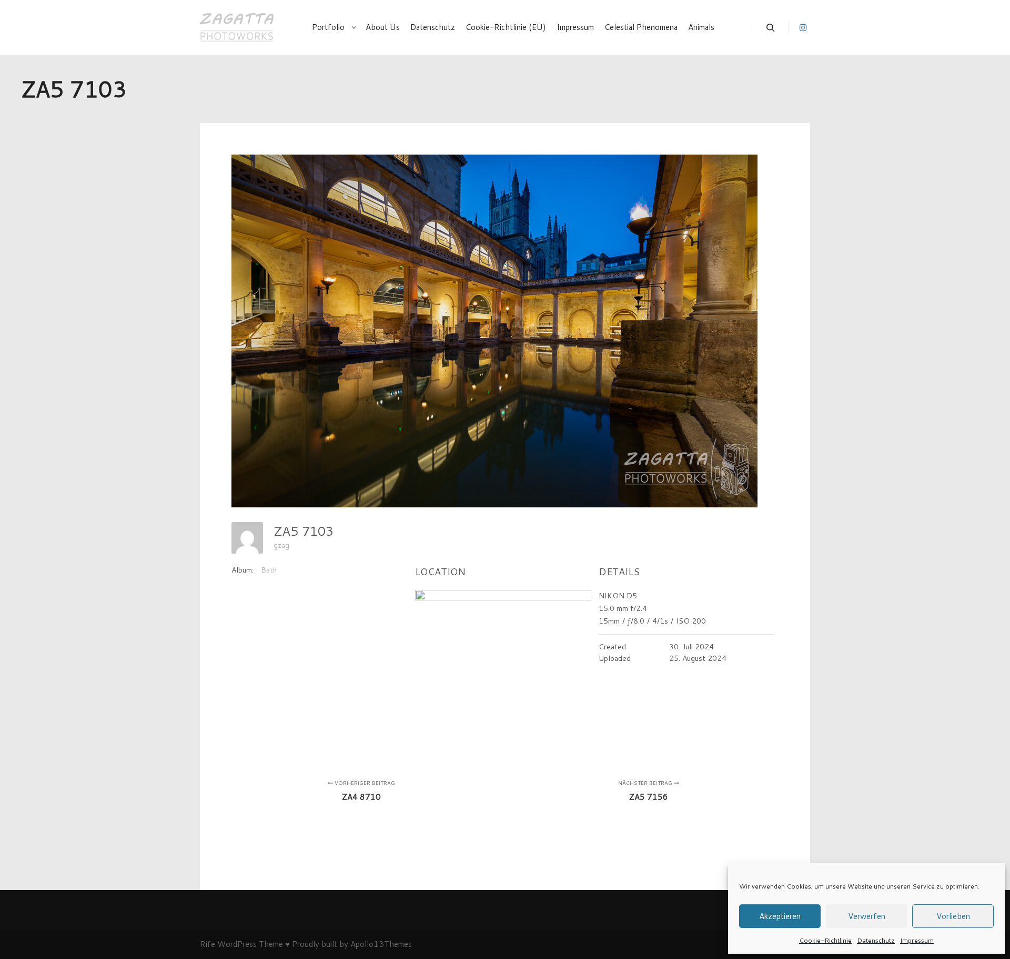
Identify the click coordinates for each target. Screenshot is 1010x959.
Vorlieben (953, 916)
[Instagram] (803, 27)
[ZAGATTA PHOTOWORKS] (237, 27)
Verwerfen (866, 916)
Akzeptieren (780, 916)
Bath (269, 570)
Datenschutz (876, 940)
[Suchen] (770, 28)
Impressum (917, 940)
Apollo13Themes (381, 944)
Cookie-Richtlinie (825, 940)
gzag (281, 545)
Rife (207, 944)
